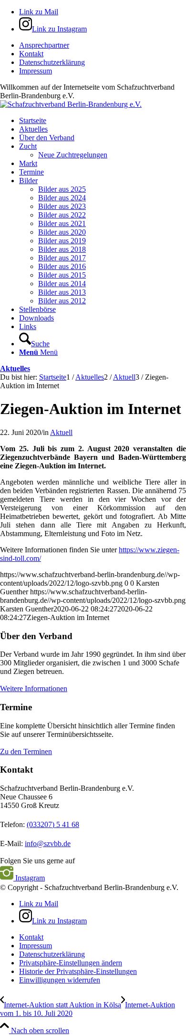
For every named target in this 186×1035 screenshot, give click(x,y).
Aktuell (61, 432)
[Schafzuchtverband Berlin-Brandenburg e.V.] (71, 104)
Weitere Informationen (33, 688)
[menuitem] (102, 45)
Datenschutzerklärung (52, 62)
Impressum (35, 71)
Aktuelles (15, 368)
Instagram (29, 878)
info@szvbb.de (48, 843)
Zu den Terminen (26, 751)
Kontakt (31, 54)
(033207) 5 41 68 (53, 824)
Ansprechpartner (44, 45)
